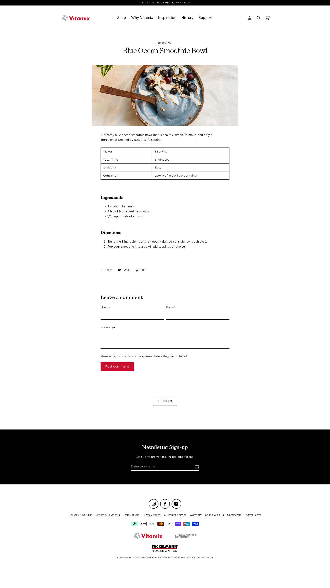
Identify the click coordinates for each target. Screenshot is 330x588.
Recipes (167, 401)
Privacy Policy (152, 515)
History (188, 18)
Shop (121, 18)
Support (206, 18)
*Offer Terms (253, 515)
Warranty (196, 515)
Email (170, 307)
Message (108, 327)
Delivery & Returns (80, 515)
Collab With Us (214, 515)
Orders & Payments (108, 515)
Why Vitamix (142, 18)
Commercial (234, 515)
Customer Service (175, 515)
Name (106, 307)
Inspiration (167, 18)
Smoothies (164, 42)
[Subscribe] (196, 467)
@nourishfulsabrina (147, 140)
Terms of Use (131, 515)
